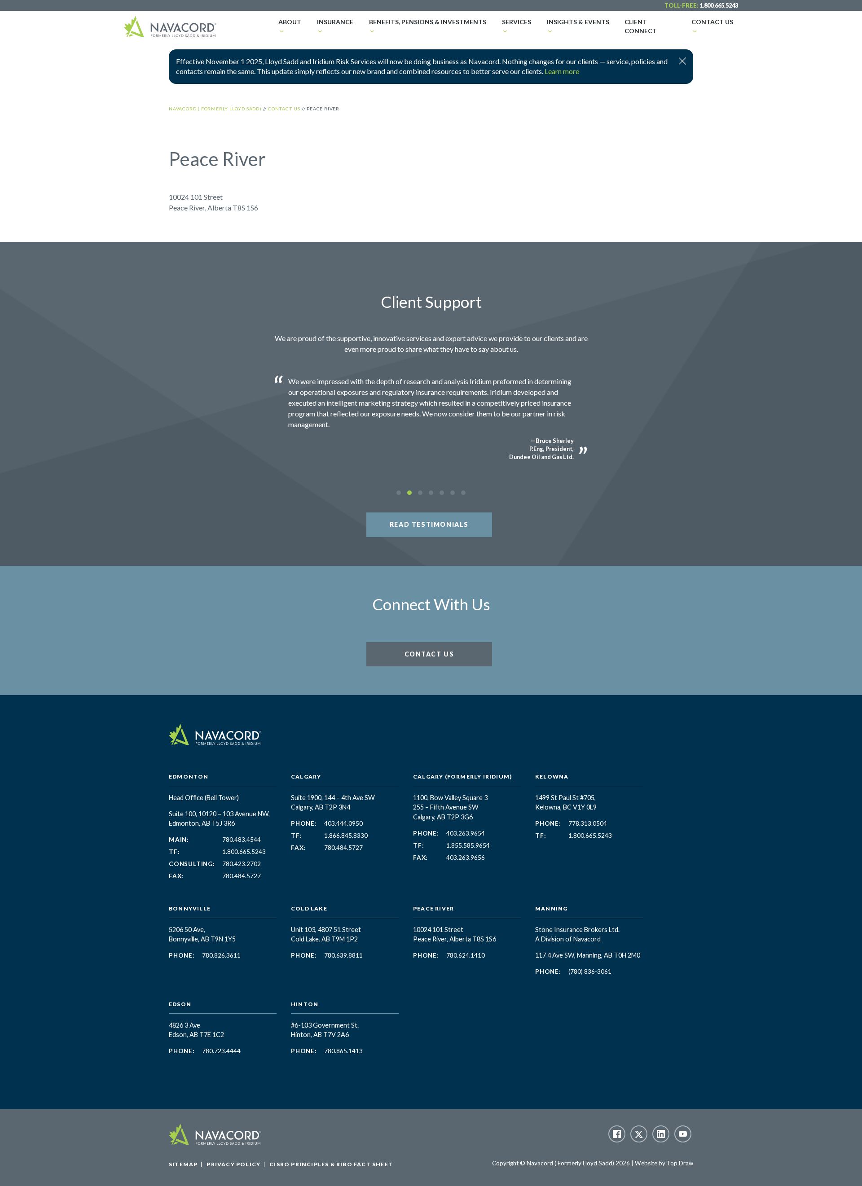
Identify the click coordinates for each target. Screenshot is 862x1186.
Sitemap (183, 1164)
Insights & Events (578, 22)
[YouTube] (682, 1133)
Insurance (335, 22)
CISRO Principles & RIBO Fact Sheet (331, 1164)
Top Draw (680, 1163)
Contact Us (712, 22)
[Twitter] (638, 1133)
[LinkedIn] (660, 1133)
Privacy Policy (233, 1164)
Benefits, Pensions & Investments (427, 22)
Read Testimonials (429, 524)
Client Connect (641, 26)
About (289, 22)
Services (516, 22)
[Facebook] (616, 1133)
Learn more (562, 71)
